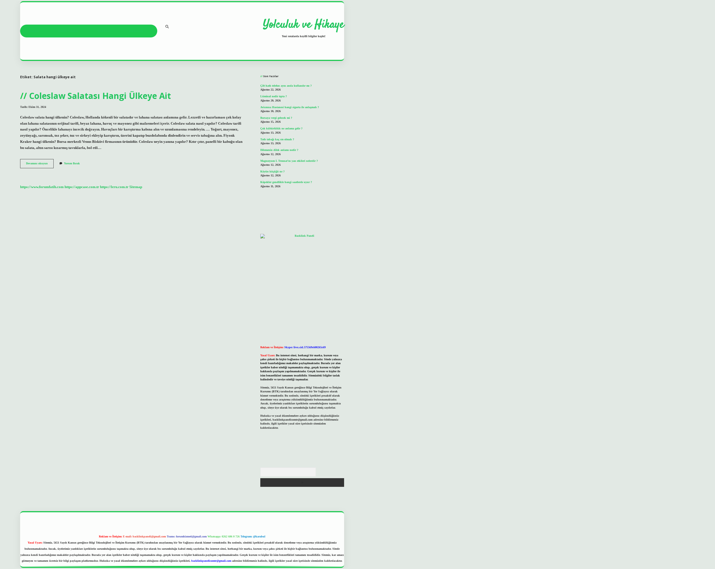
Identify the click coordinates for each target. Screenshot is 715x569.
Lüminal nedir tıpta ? (273, 96)
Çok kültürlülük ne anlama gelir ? (281, 128)
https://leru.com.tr (114, 187)
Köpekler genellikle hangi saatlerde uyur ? (286, 182)
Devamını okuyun (40, 165)
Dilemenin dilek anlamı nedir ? (279, 149)
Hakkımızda (136, 30)
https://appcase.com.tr (82, 187)
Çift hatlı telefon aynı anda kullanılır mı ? (286, 85)
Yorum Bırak (72, 163)
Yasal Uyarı (103, 30)
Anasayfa (34, 30)
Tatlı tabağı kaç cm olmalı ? (277, 139)
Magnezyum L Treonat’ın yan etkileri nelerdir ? (289, 160)
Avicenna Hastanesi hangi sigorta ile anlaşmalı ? (289, 107)
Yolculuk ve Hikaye (303, 25)
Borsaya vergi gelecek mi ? (276, 117)
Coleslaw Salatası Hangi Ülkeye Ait (100, 95)
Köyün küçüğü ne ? (272, 171)
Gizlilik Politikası (68, 30)
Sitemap (135, 187)
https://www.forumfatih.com (42, 187)
